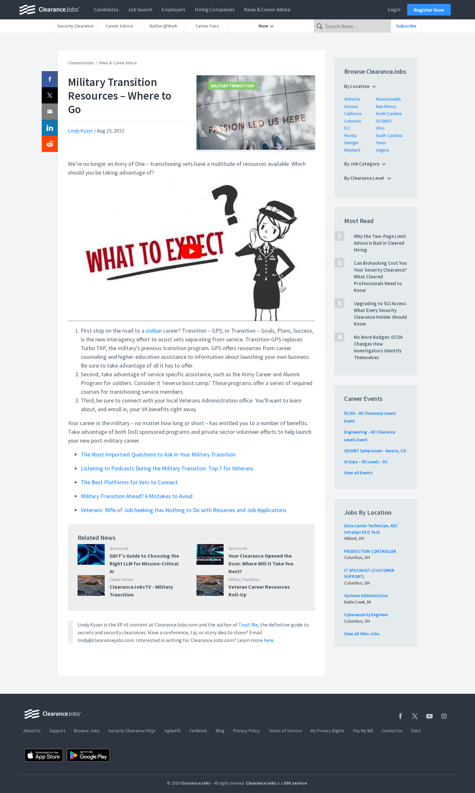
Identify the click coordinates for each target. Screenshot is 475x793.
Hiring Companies (215, 9)
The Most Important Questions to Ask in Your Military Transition (158, 454)
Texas (380, 142)
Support (57, 731)
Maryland (352, 150)
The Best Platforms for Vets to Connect (129, 482)
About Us (32, 731)
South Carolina (389, 135)
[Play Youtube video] (191, 251)
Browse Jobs (87, 731)
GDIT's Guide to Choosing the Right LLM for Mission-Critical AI (144, 563)
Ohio (380, 128)
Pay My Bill (363, 731)
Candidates (106, 9)
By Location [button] (357, 86)
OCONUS (383, 121)
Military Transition (232, 86)
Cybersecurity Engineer (366, 614)
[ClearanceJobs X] (415, 716)
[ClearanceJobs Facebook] (400, 716)
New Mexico (386, 106)
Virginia (382, 150)
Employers (173, 9)
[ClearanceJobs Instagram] (444, 716)
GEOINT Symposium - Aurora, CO (375, 451)
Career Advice (119, 26)
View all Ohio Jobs (361, 634)
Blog (220, 731)
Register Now (429, 9)
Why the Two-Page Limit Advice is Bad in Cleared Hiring (380, 243)
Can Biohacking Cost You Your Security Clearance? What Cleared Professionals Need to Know (380, 276)
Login (394, 9)
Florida (350, 135)
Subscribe (406, 26)
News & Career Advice (267, 9)
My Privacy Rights (327, 731)
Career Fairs (207, 26)
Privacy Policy (246, 731)
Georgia (351, 142)
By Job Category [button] (361, 164)
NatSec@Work (163, 26)
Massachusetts (388, 99)
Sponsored (119, 548)
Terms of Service (285, 731)
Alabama (352, 99)
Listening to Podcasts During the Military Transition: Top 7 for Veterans (167, 468)
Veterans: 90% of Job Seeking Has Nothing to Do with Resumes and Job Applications (184, 510)
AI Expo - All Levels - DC (366, 462)
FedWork (198, 731)
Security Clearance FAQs (132, 731)
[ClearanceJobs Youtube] (429, 716)
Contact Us (392, 731)
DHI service (295, 783)
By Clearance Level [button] (364, 178)
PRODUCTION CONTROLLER (370, 551)
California (352, 113)
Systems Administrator (366, 595)
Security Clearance (75, 26)
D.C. (347, 128)
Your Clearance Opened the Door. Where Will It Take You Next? (260, 563)
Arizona (351, 106)
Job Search (140, 9)
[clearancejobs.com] (51, 9)
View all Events (358, 473)
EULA (416, 731)
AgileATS (172, 731)
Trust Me (248, 624)
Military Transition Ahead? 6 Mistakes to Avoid (137, 496)
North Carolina (389, 113)
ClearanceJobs (81, 63)
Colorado (352, 121)
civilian (154, 330)
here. (269, 640)
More (264, 26)
